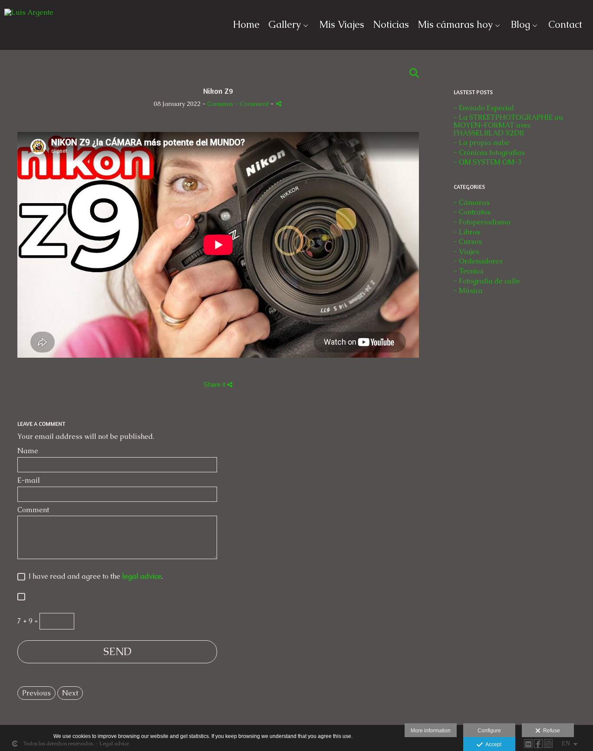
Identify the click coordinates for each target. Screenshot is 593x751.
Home (246, 25)
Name (27, 451)
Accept (492, 744)
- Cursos (468, 241)
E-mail (28, 480)
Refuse (550, 731)
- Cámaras (472, 202)
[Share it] (278, 103)
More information (431, 731)
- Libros (467, 232)
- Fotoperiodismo (482, 222)
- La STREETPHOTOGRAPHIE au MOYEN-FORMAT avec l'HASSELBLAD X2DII (508, 125)
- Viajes (466, 251)
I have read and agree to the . (94, 577)
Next (70, 693)
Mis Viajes (341, 25)
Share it (215, 384)
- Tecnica (469, 271)
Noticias (391, 25)
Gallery (284, 25)
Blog (520, 25)
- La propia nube (482, 142)
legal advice (141, 576)
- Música (468, 290)
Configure (489, 731)
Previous (36, 693)
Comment (33, 510)
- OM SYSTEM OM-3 (488, 162)
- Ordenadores (478, 261)
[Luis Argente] (29, 16)
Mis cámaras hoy (455, 25)
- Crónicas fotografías (489, 152)
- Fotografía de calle (487, 281)
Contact (565, 25)
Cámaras (221, 104)
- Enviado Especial (484, 107)
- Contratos (472, 212)
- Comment (252, 104)
